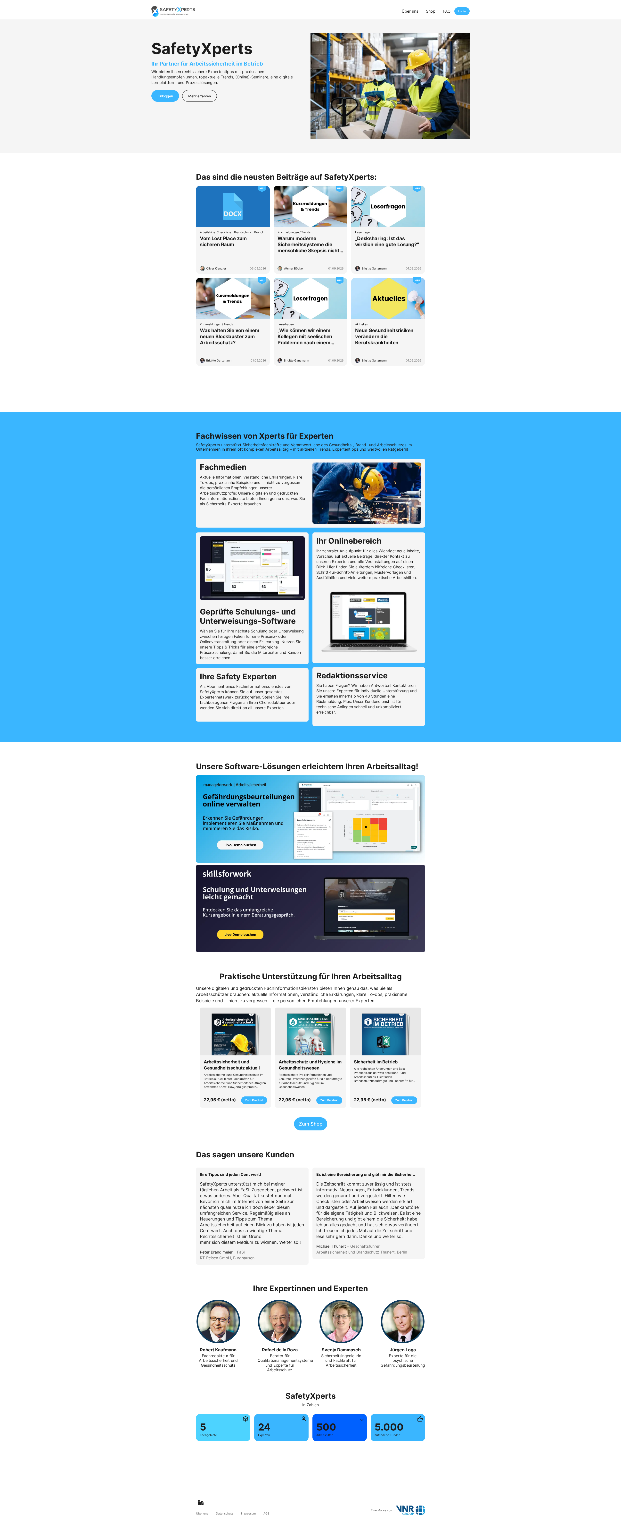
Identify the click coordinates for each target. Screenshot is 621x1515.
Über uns (410, 11)
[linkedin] (201, 1502)
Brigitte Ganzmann (374, 268)
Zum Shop (310, 1124)
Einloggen (165, 96)
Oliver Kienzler (216, 268)
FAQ (446, 11)
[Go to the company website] (410, 1510)
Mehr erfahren (199, 96)
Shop (430, 11)
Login (462, 11)
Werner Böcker (294, 268)
